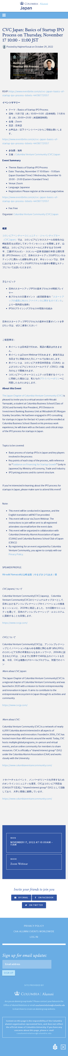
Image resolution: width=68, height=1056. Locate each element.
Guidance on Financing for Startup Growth (34, 464)
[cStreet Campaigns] (63, 1046)
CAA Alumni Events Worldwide (34, 931)
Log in (34, 937)
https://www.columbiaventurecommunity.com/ (27, 765)
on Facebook (46, 897)
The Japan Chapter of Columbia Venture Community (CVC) (32, 395)
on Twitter (36, 905)
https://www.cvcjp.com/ (15, 622)
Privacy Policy (16, 554)
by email (23, 897)
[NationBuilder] (56, 1046)
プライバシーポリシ (50, 378)
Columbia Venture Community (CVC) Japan (37, 154)
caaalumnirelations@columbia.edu (50, 1005)
